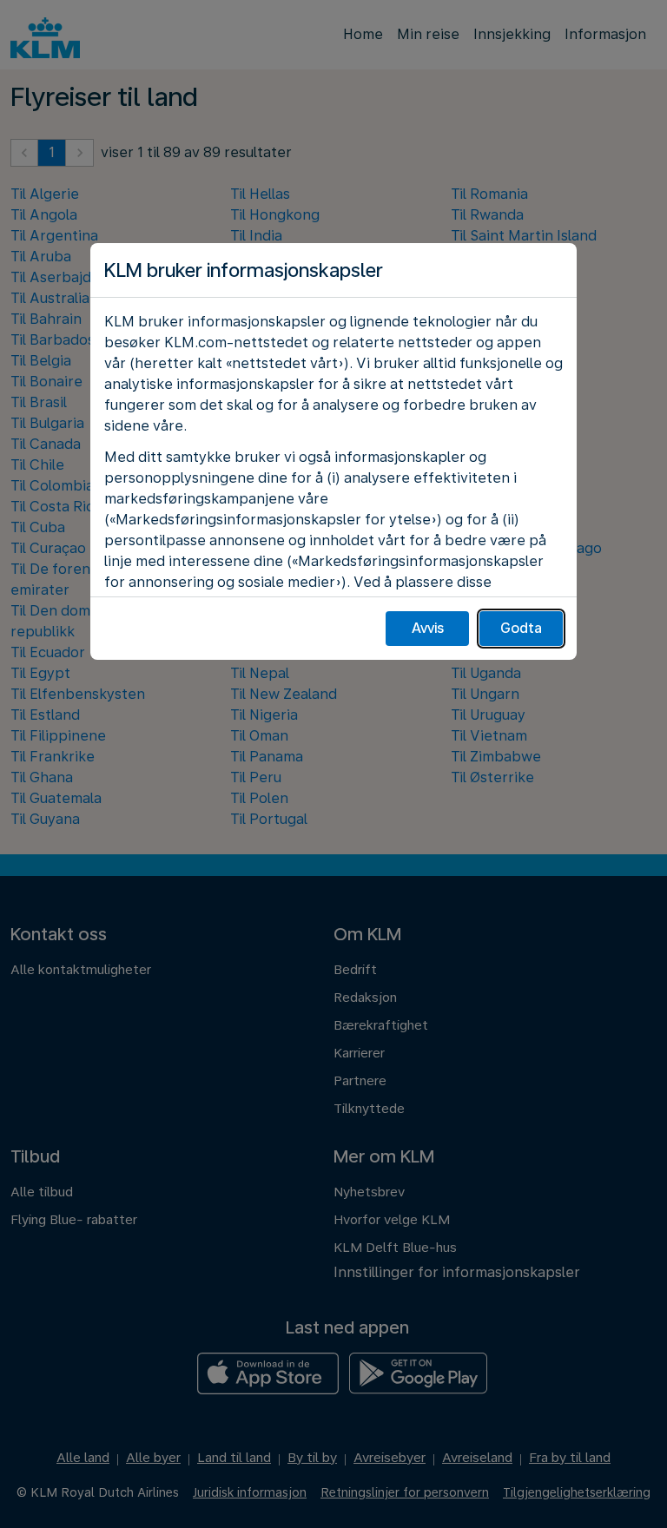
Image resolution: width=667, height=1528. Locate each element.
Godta (521, 628)
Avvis (428, 628)
